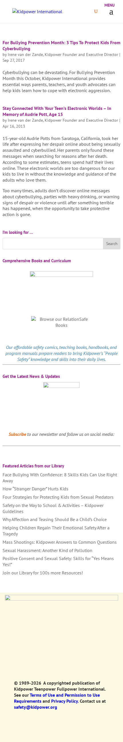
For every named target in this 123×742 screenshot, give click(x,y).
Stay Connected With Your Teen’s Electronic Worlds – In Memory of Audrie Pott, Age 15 (57, 111)
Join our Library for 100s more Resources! (43, 573)
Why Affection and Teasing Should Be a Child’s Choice (55, 519)
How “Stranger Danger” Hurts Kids (35, 489)
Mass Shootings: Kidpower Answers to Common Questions (60, 542)
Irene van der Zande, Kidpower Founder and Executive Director (63, 54)
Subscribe (17, 434)
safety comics (45, 347)
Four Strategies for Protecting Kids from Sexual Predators (58, 497)
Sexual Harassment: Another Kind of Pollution (47, 550)
